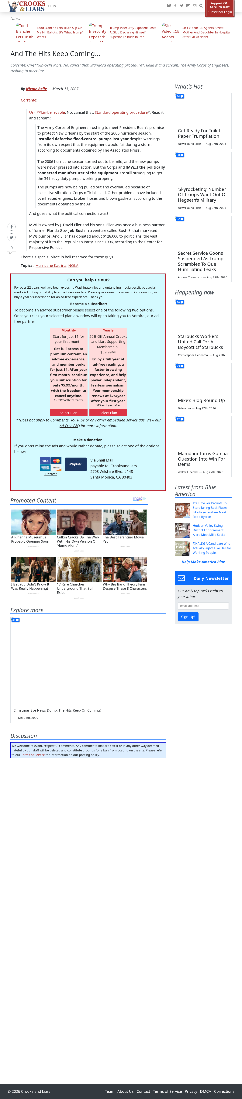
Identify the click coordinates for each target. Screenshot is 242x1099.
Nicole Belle (36, 88)
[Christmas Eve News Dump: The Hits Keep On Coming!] (88, 660)
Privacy (191, 1091)
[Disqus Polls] (88, 810)
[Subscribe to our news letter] (194, 6)
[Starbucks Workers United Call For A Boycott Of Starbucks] (203, 315)
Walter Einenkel (188, 472)
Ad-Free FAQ (70, 425)
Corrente (28, 100)
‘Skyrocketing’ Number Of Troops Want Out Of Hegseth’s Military (202, 194)
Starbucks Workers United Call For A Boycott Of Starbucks (200, 341)
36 (13, 620)
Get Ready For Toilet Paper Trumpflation (199, 133)
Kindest (50, 473)
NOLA (73, 265)
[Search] (201, 6)
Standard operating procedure (121, 112)
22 (178, 219)
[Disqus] (88, 910)
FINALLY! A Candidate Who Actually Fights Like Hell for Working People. (212, 548)
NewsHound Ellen (189, 144)
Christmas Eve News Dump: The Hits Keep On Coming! (57, 710)
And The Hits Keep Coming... (55, 53)
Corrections (224, 1091)
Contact (143, 1091)
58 (178, 155)
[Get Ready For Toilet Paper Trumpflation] (203, 109)
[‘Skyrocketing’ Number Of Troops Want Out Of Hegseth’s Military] (203, 168)
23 (178, 366)
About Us (125, 1091)
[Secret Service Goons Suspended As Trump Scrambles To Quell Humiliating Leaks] (203, 232)
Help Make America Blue (203, 561)
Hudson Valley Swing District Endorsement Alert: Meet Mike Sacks (209, 530)
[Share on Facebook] (11, 227)
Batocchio (184, 408)
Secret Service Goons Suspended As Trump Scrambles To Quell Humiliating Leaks (200, 261)
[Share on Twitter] (11, 237)
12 (178, 419)
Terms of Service (33, 755)
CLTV (52, 6)
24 (178, 96)
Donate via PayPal (76, 464)
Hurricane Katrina (51, 265)
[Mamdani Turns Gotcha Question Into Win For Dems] (203, 432)
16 (178, 302)
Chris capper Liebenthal (193, 355)
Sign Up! (188, 617)
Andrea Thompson (190, 277)
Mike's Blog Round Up (201, 400)
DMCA (205, 1091)
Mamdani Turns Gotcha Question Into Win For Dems (203, 458)
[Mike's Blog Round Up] (203, 379)
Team (110, 1091)
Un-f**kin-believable (47, 112)
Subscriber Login (220, 12)
